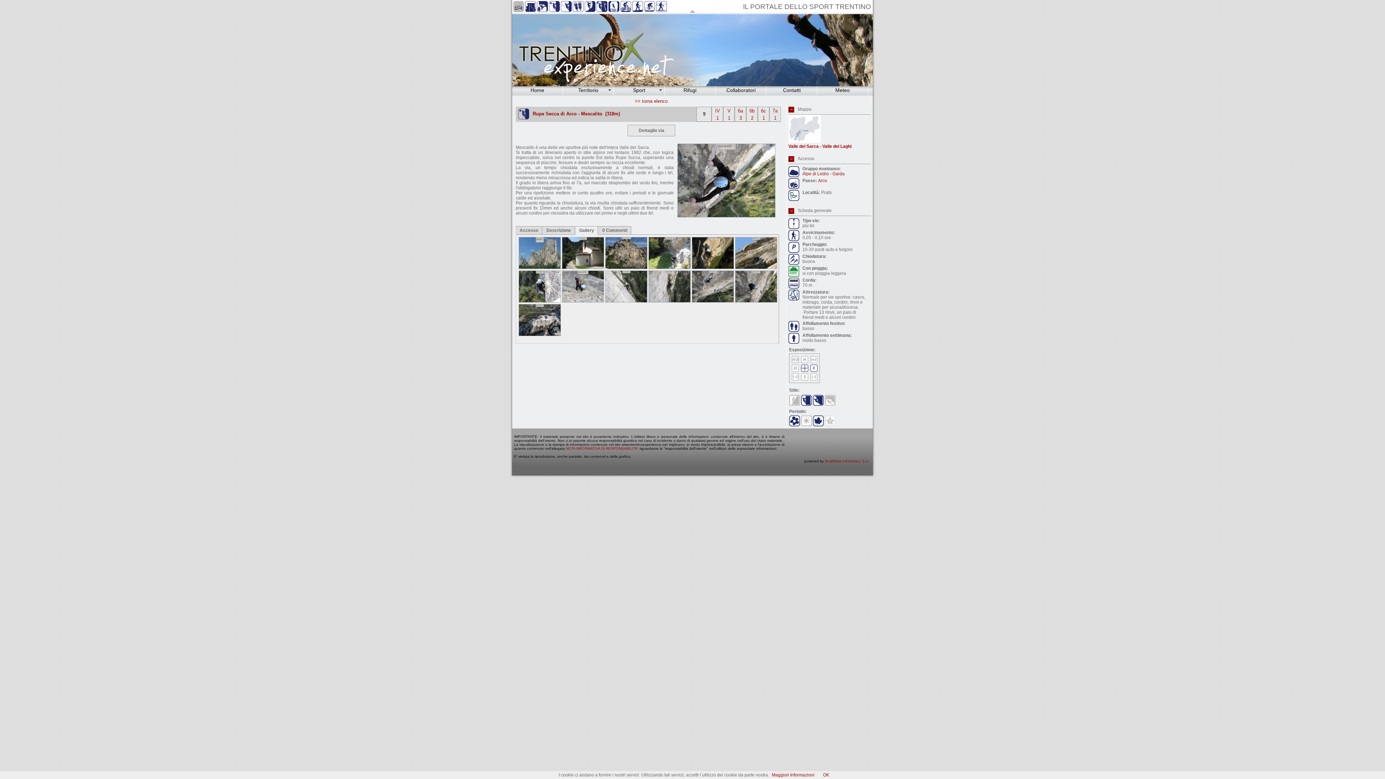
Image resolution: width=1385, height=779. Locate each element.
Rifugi (689, 90)
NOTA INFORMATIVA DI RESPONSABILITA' (602, 448)
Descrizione (558, 230)
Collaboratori (741, 90)
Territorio (588, 90)
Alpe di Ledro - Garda (824, 173)
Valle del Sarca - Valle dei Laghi (820, 146)
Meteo (842, 90)
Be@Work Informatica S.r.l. (847, 461)
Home (537, 90)
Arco (822, 180)
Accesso (529, 230)
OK (826, 775)
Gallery (586, 230)
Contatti (792, 90)
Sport (639, 90)
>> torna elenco (651, 101)
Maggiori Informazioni (793, 775)
